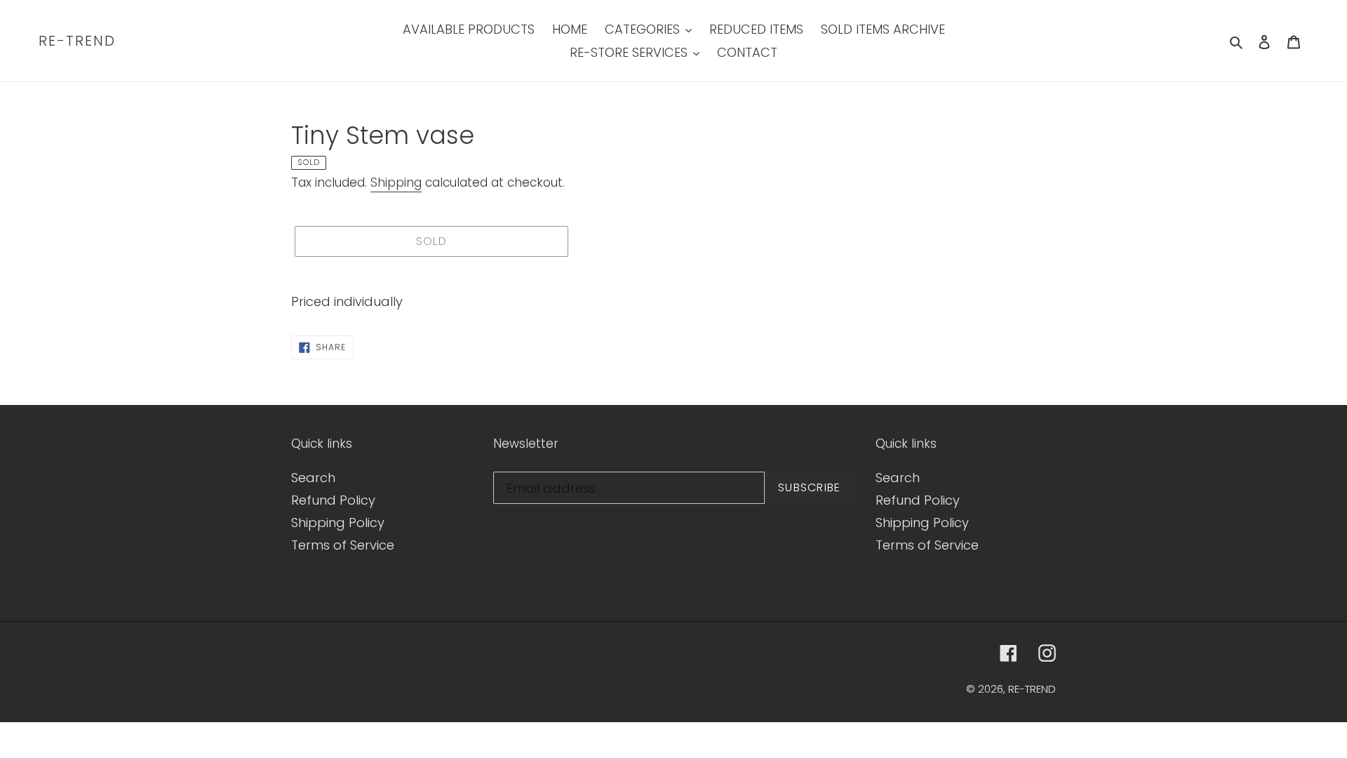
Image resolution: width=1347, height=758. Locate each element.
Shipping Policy (337, 522)
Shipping (396, 182)
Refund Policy (333, 500)
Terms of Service (342, 545)
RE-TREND (77, 40)
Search (313, 477)
